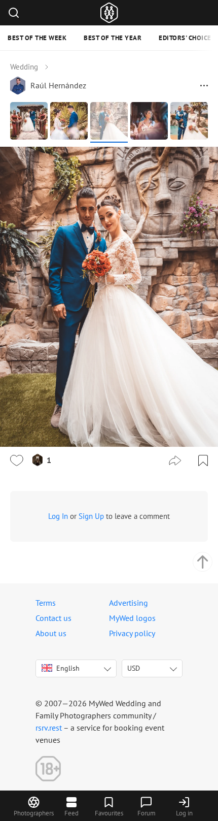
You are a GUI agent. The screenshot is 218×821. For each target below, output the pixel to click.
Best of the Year (112, 38)
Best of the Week (37, 38)
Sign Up (91, 516)
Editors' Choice (185, 38)
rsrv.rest (48, 728)
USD (133, 668)
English (68, 668)
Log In (58, 516)
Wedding (24, 67)
